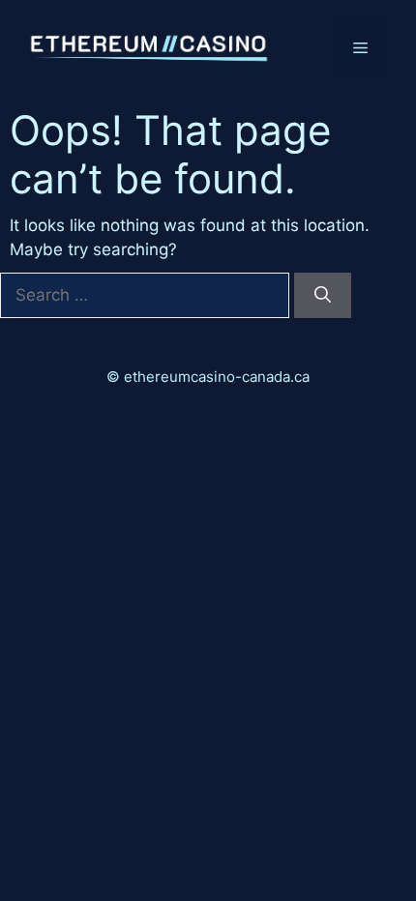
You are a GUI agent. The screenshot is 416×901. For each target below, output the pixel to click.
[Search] (322, 296)
